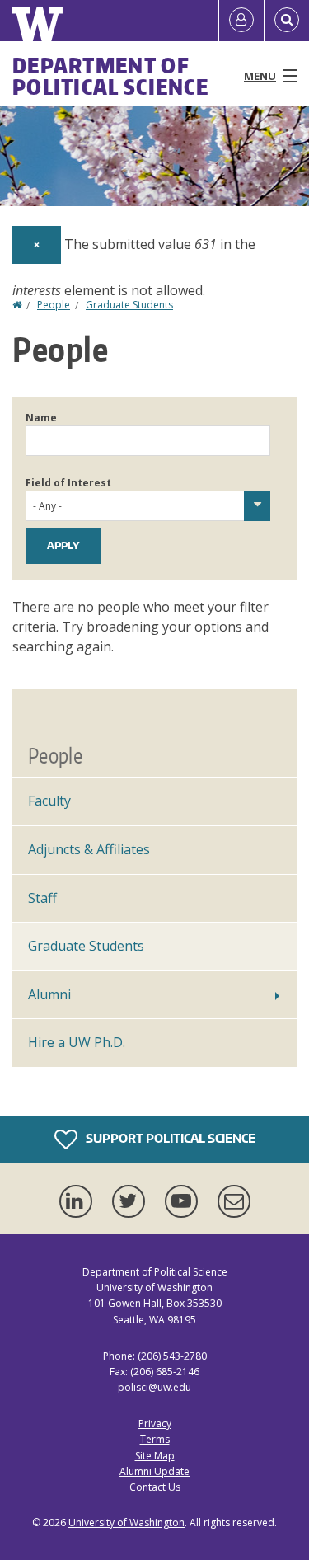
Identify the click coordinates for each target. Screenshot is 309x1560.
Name (41, 418)
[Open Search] (287, 20)
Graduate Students (129, 305)
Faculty (49, 801)
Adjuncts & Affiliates (89, 849)
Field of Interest (68, 483)
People (53, 305)
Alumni (49, 994)
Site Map (155, 1456)
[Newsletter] (234, 1201)
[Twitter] (132, 1201)
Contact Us (154, 1487)
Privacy (154, 1424)
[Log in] (241, 20)
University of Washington (126, 1522)
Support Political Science (169, 1138)
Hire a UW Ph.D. (76, 1042)
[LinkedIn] (79, 1201)
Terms (155, 1439)
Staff (42, 898)
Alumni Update (154, 1471)
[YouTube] (184, 1201)
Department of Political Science (110, 75)
